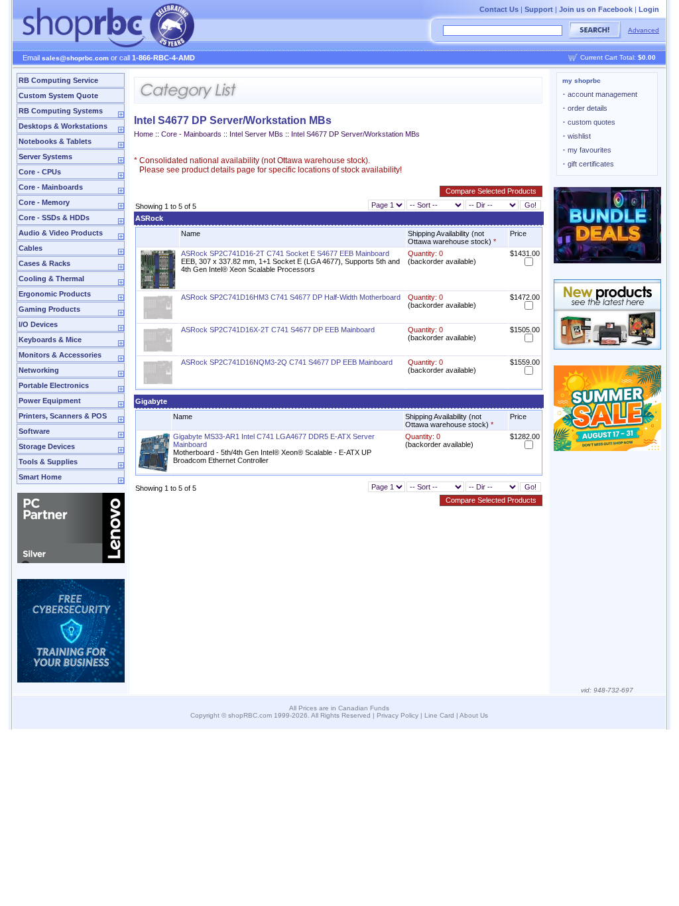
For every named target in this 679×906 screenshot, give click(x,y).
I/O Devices (38, 324)
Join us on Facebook (596, 9)
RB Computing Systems (61, 111)
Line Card (439, 715)
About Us (474, 715)
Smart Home (40, 477)
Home (143, 134)
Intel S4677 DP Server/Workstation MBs (355, 134)
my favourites (587, 150)
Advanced (643, 30)
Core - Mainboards (51, 187)
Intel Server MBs (256, 134)
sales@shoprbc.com (75, 58)
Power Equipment (50, 401)
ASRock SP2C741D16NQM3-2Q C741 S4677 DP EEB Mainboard (287, 362)
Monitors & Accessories (60, 355)
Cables (30, 248)
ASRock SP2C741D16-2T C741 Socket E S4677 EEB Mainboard (285, 253)
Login (649, 9)
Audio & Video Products (61, 233)
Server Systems (45, 157)
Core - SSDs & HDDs (54, 218)
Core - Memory (44, 202)
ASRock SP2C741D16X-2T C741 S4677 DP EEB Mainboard (278, 330)
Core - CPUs (40, 172)
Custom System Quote (58, 95)
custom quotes (589, 122)
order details (585, 108)
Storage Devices (47, 446)
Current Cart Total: (618, 57)
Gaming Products (49, 309)
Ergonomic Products (55, 294)
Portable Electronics (54, 385)
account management (600, 94)
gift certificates (588, 164)
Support (539, 9)
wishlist (577, 136)
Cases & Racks (44, 263)
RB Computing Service (58, 80)
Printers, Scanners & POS (63, 416)
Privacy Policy (397, 715)
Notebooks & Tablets (55, 141)
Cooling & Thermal (51, 279)
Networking (39, 370)
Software (34, 431)
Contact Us (499, 9)
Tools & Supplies (48, 462)
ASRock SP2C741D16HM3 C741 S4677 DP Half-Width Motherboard (291, 297)
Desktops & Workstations (63, 126)
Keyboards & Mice (50, 340)
